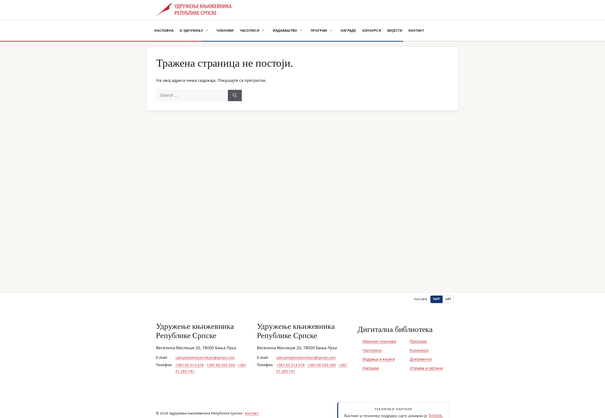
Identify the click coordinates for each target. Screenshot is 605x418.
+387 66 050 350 (221, 364)
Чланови (225, 30)
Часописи (249, 30)
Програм (319, 30)
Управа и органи (426, 368)
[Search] (235, 95)
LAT (448, 299)
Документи (421, 359)
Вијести (394, 30)
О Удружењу (191, 30)
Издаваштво (285, 30)
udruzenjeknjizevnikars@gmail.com (205, 357)
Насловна (163, 30)
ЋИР (436, 299)
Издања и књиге (379, 359)
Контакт (416, 30)
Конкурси (371, 30)
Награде (348, 30)
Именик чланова (379, 341)
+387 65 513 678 (189, 364)
